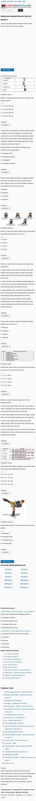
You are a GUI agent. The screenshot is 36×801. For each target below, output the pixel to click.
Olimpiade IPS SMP (11, 754)
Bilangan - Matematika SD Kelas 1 (16, 703)
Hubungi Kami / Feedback (21, 789)
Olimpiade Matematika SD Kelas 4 (16, 752)
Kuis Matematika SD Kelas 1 (14, 732)
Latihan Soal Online (7, 1)
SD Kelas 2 (24, 569)
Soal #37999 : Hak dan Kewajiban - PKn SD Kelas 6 (18, 611)
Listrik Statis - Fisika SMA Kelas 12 (16, 740)
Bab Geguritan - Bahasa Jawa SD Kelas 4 (19, 706)
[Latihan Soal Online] (16, 6)
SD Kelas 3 (8, 573)
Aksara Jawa (9, 763)
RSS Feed (25, 792)
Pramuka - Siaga (10, 743)
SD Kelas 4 (24, 573)
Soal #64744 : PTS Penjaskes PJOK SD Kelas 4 (16, 631)
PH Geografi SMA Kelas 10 (13, 659)
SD (16, 1)
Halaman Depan (6, 789)
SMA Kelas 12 (24, 587)
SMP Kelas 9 (8, 584)
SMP (19, 1)
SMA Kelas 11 (8, 587)
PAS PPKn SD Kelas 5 (11, 656)
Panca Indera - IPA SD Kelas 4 (15, 717)
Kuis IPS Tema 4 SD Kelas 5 (13, 662)
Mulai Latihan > (7, 70)
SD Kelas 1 (8, 569)
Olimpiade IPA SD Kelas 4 (13, 700)
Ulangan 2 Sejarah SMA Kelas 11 (15, 675)
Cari (21, 10)
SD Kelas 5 (8, 576)
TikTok (3, 797)
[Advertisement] (18, 48)
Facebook (11, 795)
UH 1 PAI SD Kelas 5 (11, 664)
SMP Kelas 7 (8, 580)
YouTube (29, 795)
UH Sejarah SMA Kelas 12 (13, 678)
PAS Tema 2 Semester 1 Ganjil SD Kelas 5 (18, 670)
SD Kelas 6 (24, 576)
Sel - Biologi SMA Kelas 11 (13, 720)
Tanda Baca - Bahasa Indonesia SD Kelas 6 (18, 672)
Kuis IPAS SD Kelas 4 (11, 667)
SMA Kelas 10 (24, 584)
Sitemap (18, 792)
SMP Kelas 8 (24, 580)
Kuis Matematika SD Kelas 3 (14, 715)
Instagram (19, 795)
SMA (23, 1)
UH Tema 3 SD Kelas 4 (12, 654)
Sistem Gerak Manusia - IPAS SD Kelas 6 (18, 692)
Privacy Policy (9, 792)
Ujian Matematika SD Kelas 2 (14, 723)
